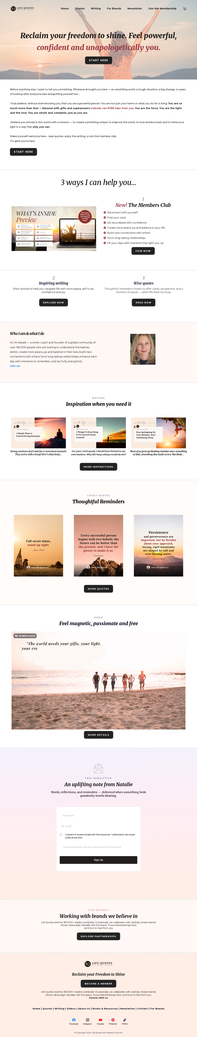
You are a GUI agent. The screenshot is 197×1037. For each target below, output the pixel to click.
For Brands (114, 8)
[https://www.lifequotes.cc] (22, 8)
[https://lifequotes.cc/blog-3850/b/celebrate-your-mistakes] (158, 433)
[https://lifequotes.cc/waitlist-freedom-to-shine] (54, 228)
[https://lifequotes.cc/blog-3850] (38, 546)
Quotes (80, 8)
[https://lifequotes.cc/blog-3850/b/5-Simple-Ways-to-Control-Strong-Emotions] (38, 433)
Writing (96, 8)
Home (65, 8)
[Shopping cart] (184, 8)
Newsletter (134, 8)
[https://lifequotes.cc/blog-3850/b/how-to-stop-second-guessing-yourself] (98, 432)
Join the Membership (162, 8)
